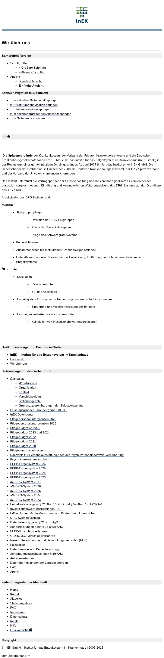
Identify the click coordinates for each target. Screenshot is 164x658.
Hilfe (13, 625)
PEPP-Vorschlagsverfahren (28, 531)
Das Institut (17, 359)
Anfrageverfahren (22, 558)
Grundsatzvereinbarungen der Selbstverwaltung (51, 405)
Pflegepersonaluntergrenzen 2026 (33, 419)
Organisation (27, 387)
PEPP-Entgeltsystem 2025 (28, 468)
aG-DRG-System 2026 (25, 486)
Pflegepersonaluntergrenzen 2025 (33, 423)
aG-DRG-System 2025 (25, 490)
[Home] (82, 14)
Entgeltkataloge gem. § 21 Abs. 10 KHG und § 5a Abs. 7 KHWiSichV (56, 504)
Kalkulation (17, 544)
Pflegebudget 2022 (23, 437)
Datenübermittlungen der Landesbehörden (39, 562)
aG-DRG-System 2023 (25, 499)
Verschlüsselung (30, 396)
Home (14, 589)
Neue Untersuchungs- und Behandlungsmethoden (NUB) (48, 540)
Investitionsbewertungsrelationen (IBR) (36, 508)
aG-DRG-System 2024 (25, 495)
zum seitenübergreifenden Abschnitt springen (40, 113)
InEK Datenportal (21, 414)
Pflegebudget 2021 (23, 441)
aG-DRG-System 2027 (25, 482)
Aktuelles (16, 598)
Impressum (17, 612)
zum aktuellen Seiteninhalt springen (34, 100)
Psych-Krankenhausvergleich (30, 459)
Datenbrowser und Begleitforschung (34, 549)
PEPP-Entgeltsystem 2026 (28, 464)
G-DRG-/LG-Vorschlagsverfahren (32, 535)
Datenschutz (18, 616)
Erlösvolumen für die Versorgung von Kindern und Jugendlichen (53, 513)
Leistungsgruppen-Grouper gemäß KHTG (38, 410)
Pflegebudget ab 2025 (25, 428)
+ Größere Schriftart (32, 67)
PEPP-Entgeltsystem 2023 (28, 477)
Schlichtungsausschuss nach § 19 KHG (36, 553)
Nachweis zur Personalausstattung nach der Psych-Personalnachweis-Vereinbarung (67, 455)
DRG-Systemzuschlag (25, 517)
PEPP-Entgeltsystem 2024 (28, 473)
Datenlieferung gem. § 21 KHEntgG (34, 522)
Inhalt (14, 621)
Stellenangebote (30, 401)
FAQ (13, 567)
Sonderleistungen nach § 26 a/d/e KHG (36, 526)
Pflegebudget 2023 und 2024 (30, 432)
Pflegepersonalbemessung (28, 450)
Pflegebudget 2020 (23, 446)
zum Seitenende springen (27, 118)
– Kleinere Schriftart (32, 72)
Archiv (14, 571)
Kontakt (24, 392)
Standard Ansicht (30, 81)
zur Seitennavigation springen (30, 109)
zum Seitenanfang (14, 655)
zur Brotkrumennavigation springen (34, 104)
